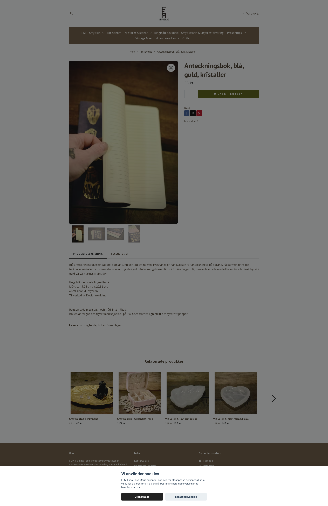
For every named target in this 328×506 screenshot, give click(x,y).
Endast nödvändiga (186, 496)
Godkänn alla (142, 496)
